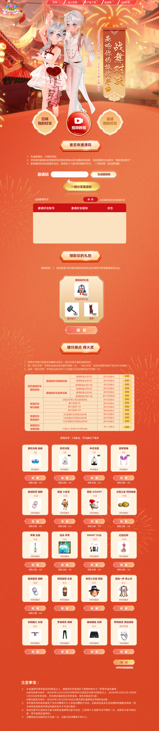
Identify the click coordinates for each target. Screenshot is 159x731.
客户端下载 (90, 2)
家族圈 (107, 2)
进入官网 (72, 2)
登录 (54, 2)
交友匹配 (125, 2)
